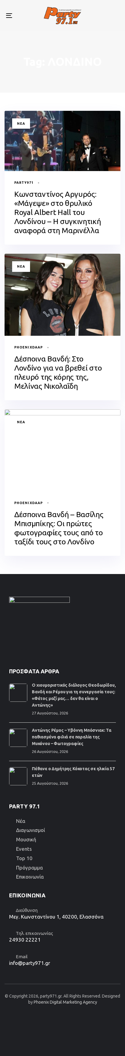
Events (24, 849)
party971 (23, 182)
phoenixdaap (28, 347)
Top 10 (24, 858)
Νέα (21, 123)
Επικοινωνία (30, 876)
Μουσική (26, 839)
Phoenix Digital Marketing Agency (65, 1002)
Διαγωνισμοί (30, 830)
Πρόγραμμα (29, 867)
